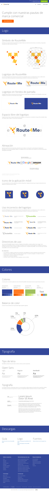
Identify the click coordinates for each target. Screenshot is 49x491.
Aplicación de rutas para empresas (23, 467)
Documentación (35, 460)
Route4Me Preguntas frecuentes (23, 479)
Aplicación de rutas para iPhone (23, 469)
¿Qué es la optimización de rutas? (23, 459)
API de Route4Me (35, 459)
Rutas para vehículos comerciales (23, 465)
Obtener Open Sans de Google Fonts (39, 441)
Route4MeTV (5, 478)
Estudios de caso (20, 478)
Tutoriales (34, 465)
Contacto (39, 4)
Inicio (4, 459)
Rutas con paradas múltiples (22, 460)
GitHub (34, 464)
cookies (19, 489)
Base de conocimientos (21, 475)
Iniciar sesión (45, 4)
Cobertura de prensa (6, 481)
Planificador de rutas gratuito (22, 481)
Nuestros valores (5, 463)
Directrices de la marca (6, 477)
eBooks (4, 482)
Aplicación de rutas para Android (23, 471)
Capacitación (20, 477)
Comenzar (4, 469)
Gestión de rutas (20, 464)
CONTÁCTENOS (44, 1)
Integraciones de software (37, 461)
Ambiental (4, 464)
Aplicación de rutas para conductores (24, 468)
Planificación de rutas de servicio (23, 463)
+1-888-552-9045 (35, 1)
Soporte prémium (6, 467)
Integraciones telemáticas (37, 463)
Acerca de (4, 460)
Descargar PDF (8, 21)
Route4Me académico (6, 465)
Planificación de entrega (22, 461)
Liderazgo (4, 461)
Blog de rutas (5, 475)
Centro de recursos (6, 479)
